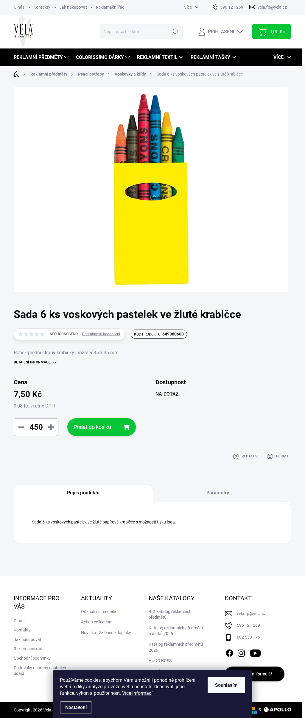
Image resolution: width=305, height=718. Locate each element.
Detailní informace (32, 362)
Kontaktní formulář (254, 674)
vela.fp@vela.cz (251, 613)
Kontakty (41, 7)
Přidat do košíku (92, 427)
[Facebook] (229, 652)
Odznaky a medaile (98, 611)
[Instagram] (241, 652)
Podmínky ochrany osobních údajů (40, 670)
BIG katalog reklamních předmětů (170, 614)
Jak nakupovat (73, 7)
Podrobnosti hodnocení (101, 334)
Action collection (96, 622)
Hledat (175, 31)
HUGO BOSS (160, 660)
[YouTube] (255, 652)
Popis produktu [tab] (83, 493)
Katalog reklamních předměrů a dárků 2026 (176, 630)
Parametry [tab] (217, 493)
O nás (19, 7)
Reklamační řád (110, 7)
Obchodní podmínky (32, 658)
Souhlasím (226, 685)
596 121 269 (248, 625)
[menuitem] (42, 57)
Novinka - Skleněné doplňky (106, 632)
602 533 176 (248, 637)
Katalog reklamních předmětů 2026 (176, 647)
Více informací (137, 693)
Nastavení (76, 707)
